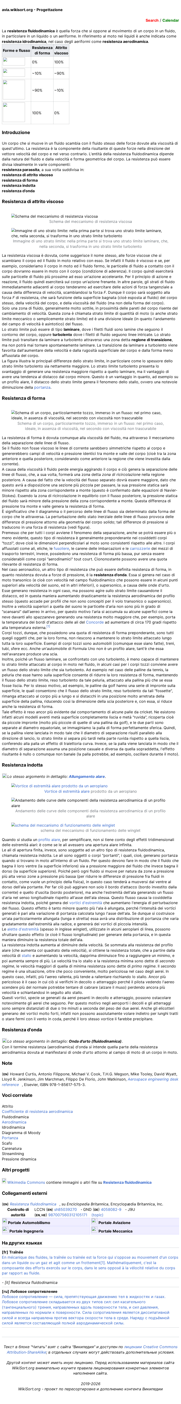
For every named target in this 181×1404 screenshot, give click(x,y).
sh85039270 (65, 1209)
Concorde (95, 622)
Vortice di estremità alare (67, 791)
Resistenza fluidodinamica (127, 1182)
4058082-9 (111, 1209)
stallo (26, 955)
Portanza (10, 1137)
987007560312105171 (67, 1214)
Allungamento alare (87, 776)
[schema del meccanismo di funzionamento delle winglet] (63, 825)
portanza (42, 387)
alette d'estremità (23, 929)
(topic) (97, 1214)
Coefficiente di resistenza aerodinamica (37, 1111)
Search (152, 20)
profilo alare (49, 839)
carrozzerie (140, 548)
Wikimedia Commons (26, 1182)
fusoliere (61, 548)
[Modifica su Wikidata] (165, 1204)
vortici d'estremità (85, 902)
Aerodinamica (14, 1122)
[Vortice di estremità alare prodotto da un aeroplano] (59, 786)
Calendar (170, 20)
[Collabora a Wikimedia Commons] (4, 1182)
